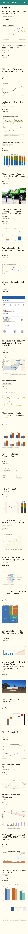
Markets (5, 16)
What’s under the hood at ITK (13, 283)
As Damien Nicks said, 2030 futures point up (14, 12)
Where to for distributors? (13, 143)
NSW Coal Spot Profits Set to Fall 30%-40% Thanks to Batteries (14, 837)
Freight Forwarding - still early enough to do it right (13, 521)
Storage (5, 218)
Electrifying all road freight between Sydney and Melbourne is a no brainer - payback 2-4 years (13, 665)
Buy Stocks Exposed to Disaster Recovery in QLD (13, 632)
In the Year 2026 (9, 489)
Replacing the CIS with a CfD (12, 103)
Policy (4, 106)
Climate (9, 525)
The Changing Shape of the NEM (14, 766)
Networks (5, 145)
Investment (10, 74)
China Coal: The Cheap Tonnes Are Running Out (12, 70)
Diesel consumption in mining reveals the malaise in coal (13, 415)
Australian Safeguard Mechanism (11, 796)
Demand (5, 52)
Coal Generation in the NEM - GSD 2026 (14, 871)
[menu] (3, 2)
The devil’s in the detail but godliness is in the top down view (13, 343)
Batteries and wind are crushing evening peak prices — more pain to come (11, 212)
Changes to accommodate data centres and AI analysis (13, 48)
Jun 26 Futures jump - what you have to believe (14, 592)
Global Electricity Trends (12, 732)
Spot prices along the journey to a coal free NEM (13, 249)
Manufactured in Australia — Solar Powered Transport (14, 175)
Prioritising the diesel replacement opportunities (13, 558)
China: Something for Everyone (11, 700)
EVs (3, 178)
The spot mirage (9, 381)
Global (4, 74)
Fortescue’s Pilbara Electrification (10, 455)
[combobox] (24, 2)
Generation (11, 16)
